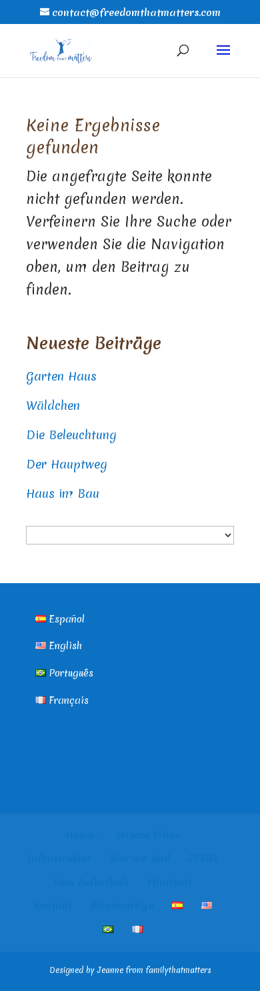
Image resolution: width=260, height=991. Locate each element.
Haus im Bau (62, 493)
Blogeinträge (121, 905)
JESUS (203, 858)
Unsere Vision (149, 835)
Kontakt (52, 905)
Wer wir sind (140, 858)
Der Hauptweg (66, 464)
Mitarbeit (169, 882)
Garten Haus (61, 376)
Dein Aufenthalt (91, 882)
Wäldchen (53, 405)
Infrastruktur (59, 858)
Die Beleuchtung (71, 435)
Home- (81, 835)
